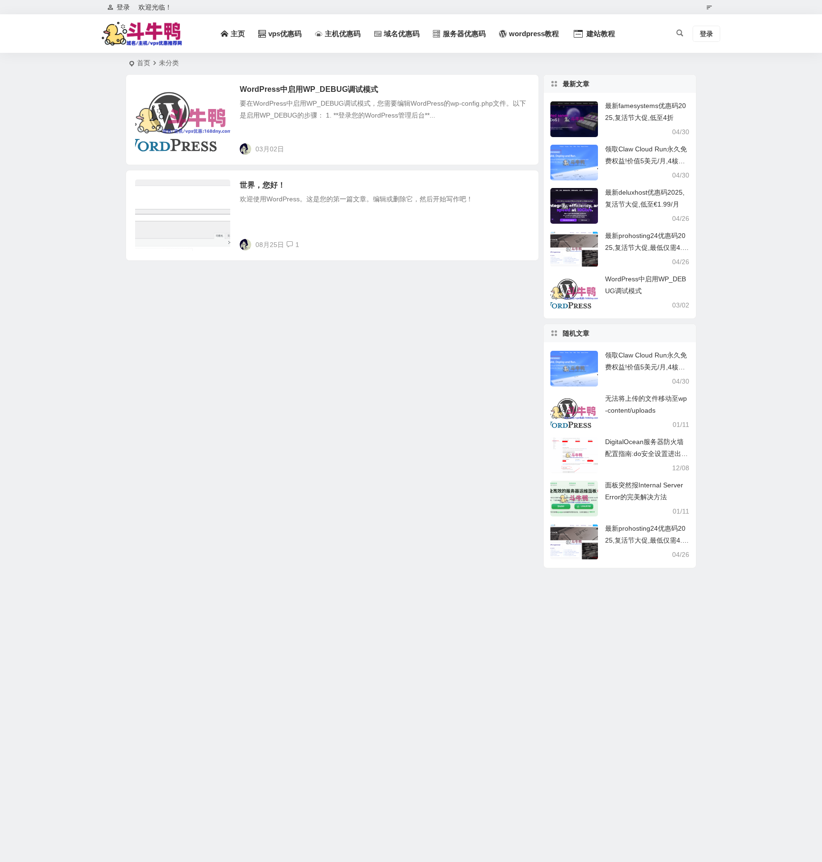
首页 (143, 63)
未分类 (152, 94)
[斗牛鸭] (142, 34)
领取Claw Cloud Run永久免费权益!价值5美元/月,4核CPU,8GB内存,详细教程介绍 (646, 161)
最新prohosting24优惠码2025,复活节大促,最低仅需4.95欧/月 (645, 247)
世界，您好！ (262, 185)
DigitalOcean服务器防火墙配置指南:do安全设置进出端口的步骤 (646, 453)
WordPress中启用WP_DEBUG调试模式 (309, 89)
